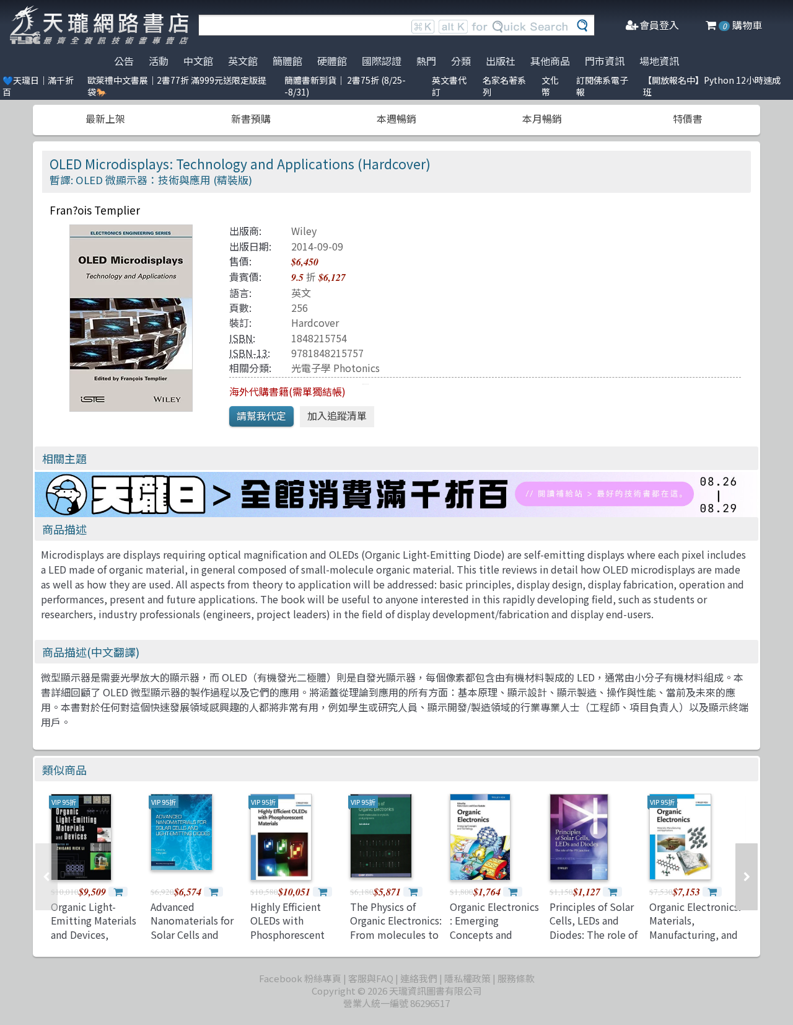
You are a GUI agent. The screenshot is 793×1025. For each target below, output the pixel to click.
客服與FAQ (370, 978)
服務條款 (516, 978)
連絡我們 (418, 978)
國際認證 (381, 60)
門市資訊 (604, 60)
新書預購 (251, 118)
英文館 (243, 60)
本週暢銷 (396, 118)
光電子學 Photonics (335, 367)
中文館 (198, 60)
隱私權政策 (467, 978)
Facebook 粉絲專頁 (300, 978)
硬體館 (332, 60)
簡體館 (287, 60)
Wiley (304, 230)
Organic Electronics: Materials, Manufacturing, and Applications (695, 927)
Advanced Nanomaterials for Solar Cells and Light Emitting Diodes (192, 934)
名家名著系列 (504, 86)
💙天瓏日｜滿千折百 (38, 86)
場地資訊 (659, 60)
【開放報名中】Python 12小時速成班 (712, 86)
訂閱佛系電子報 (602, 86)
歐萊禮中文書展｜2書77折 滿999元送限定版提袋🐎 (176, 86)
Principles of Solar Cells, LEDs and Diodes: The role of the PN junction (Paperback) (593, 934)
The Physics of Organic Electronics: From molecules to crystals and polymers (396, 934)
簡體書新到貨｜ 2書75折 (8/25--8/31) (345, 86)
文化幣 (550, 86)
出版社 (500, 60)
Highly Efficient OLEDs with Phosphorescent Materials (287, 927)
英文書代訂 (449, 86)
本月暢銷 (542, 118)
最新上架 (105, 118)
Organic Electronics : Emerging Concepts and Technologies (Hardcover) (494, 934)
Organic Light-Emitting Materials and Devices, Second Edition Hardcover (93, 934)
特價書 (688, 118)
